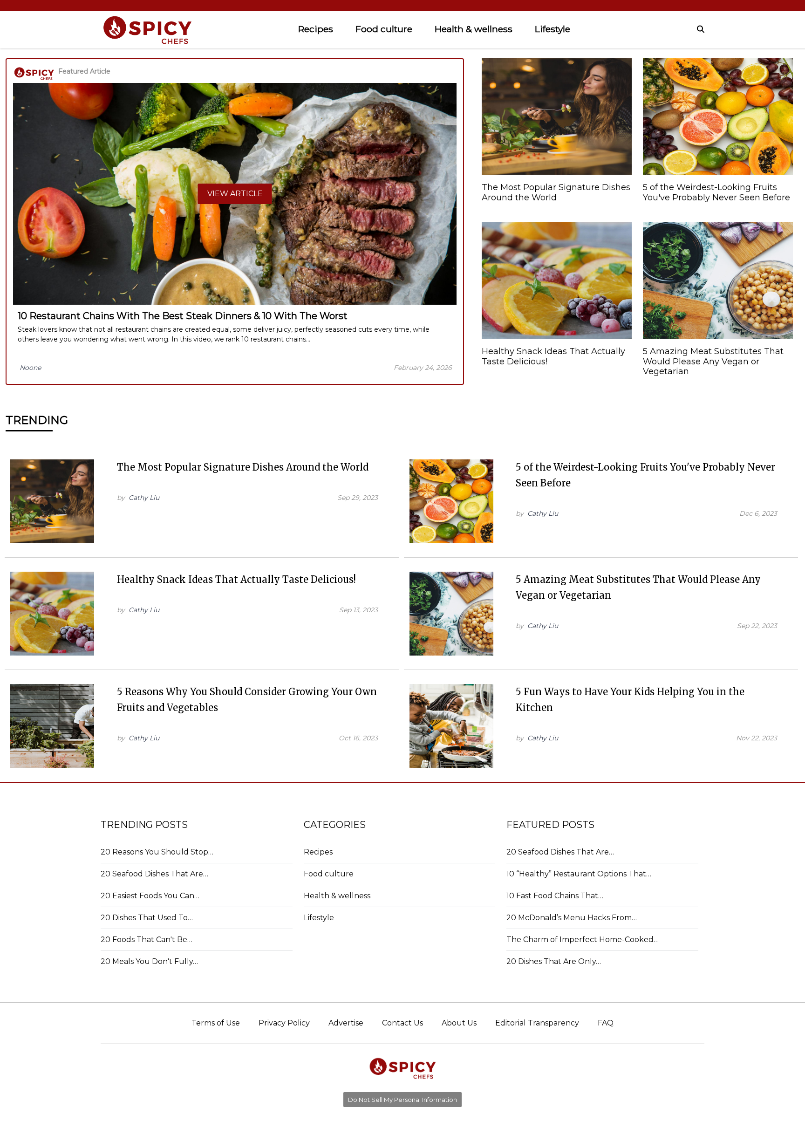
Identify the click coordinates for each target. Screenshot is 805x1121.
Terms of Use (215, 1022)
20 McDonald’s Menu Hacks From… (571, 917)
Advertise (345, 1022)
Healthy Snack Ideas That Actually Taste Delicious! (236, 579)
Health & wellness (473, 28)
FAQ (606, 1022)
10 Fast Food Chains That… (554, 895)
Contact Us (402, 1022)
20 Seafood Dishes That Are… (154, 873)
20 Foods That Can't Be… (146, 939)
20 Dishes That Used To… (147, 917)
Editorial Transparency (537, 1022)
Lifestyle (552, 28)
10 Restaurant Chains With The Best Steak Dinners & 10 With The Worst (183, 315)
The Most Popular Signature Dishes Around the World (242, 467)
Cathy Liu (144, 497)
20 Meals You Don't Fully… (149, 961)
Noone (30, 367)
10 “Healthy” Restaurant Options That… (578, 873)
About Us (459, 1022)
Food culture (383, 28)
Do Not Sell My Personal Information (402, 1099)
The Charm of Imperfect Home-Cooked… (582, 939)
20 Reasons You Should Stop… (157, 852)
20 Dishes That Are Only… (553, 961)
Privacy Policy (284, 1022)
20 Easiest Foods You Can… (150, 895)
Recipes (315, 28)
